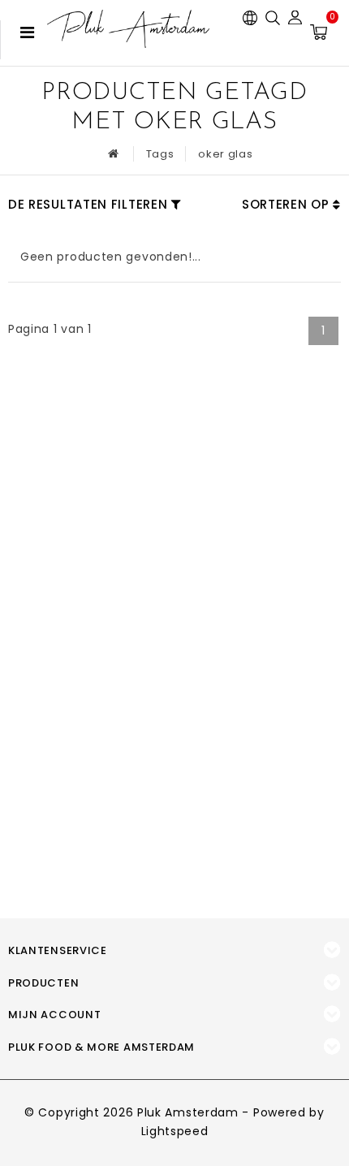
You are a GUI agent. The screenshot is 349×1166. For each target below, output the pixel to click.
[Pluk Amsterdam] (128, 29)
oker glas (225, 154)
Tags (160, 154)
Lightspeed (175, 1131)
